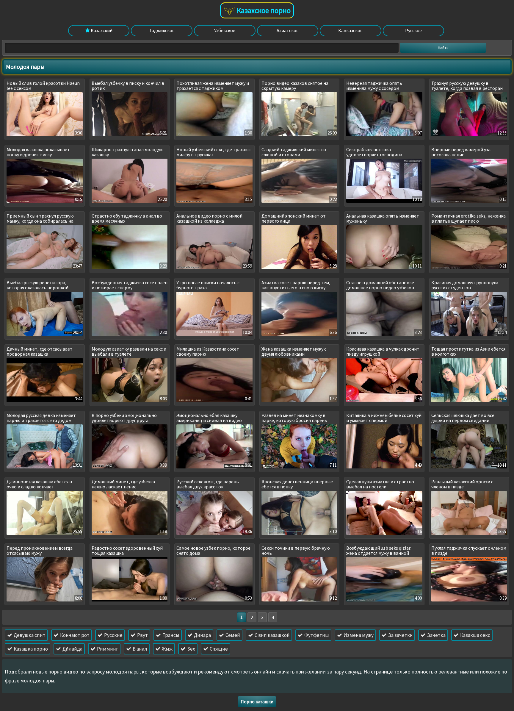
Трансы (170, 635)
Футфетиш (316, 635)
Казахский (101, 30)
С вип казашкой (272, 635)
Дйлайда (72, 649)
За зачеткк (400, 635)
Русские (113, 635)
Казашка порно (30, 649)
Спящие (218, 649)
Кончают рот (74, 635)
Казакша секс (474, 635)
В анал (139, 649)
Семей (232, 635)
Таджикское (162, 30)
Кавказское (350, 30)
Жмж (167, 649)
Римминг (107, 649)
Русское (413, 30)
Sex (190, 649)
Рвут (142, 635)
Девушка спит (29, 635)
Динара (202, 635)
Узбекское (224, 30)
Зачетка (436, 635)
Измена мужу (358, 635)
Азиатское (288, 30)
